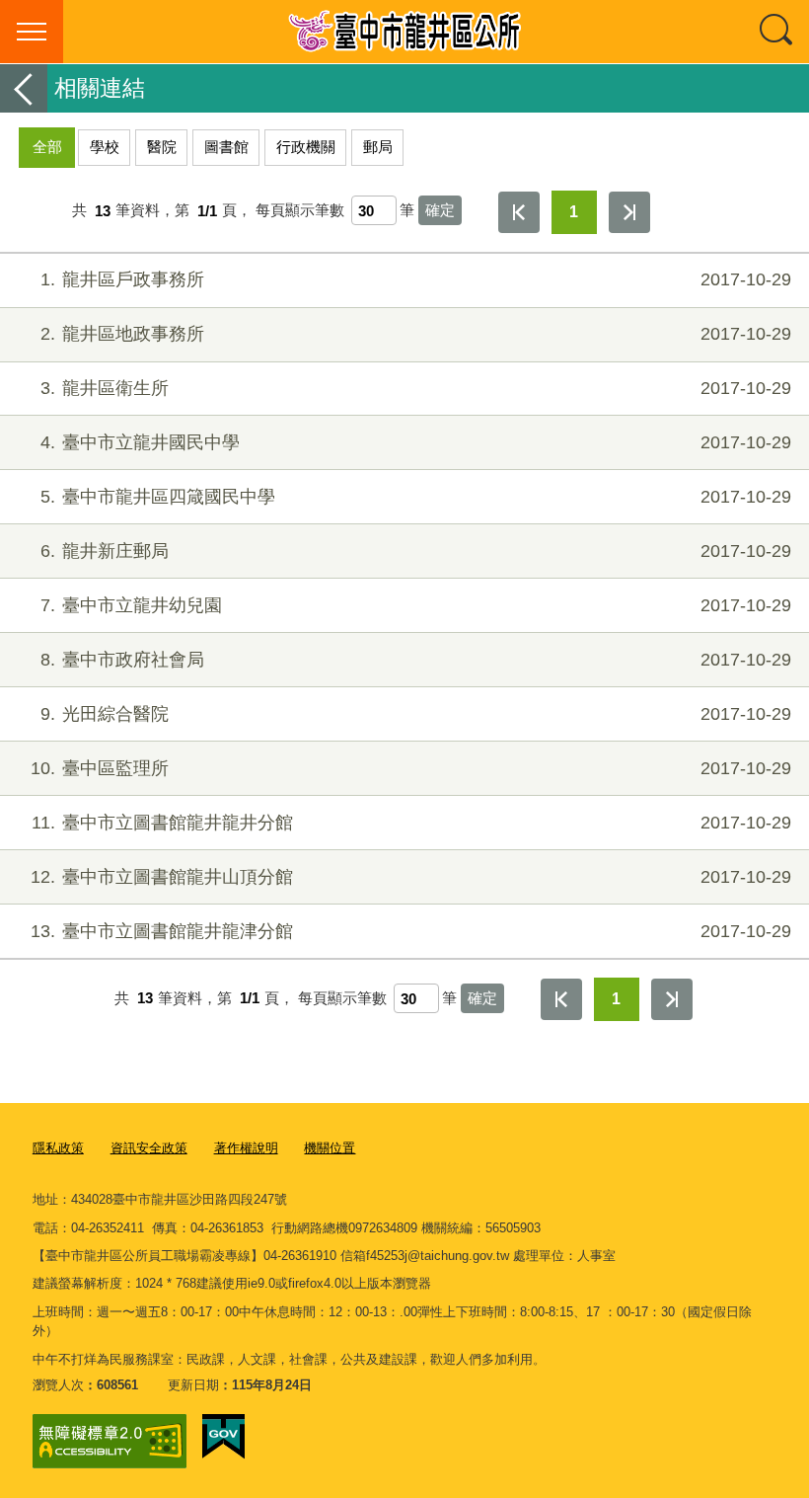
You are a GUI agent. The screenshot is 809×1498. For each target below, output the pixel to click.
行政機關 (305, 146)
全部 (47, 146)
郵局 (378, 146)
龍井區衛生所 (415, 388)
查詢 (777, 31)
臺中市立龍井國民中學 (415, 442)
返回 (23, 88)
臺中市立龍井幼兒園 (415, 605)
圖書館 (226, 146)
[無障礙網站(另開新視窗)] (109, 1441)
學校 (104, 146)
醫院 (162, 146)
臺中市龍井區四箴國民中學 (415, 497)
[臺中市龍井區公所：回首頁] (404, 31)
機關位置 (329, 1148)
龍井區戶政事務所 (415, 279)
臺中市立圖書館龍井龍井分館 (411, 822)
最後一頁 (629, 212)
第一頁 (519, 212)
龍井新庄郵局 (415, 551)
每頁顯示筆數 (300, 210)
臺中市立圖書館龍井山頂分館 (411, 877)
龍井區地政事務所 (415, 334)
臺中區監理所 (411, 768)
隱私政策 (58, 1148)
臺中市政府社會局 (415, 660)
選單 (31, 31)
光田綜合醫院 (415, 714)
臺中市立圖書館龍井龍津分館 (411, 931)
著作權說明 (246, 1148)
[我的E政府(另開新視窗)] (223, 1436)
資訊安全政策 (148, 1148)
